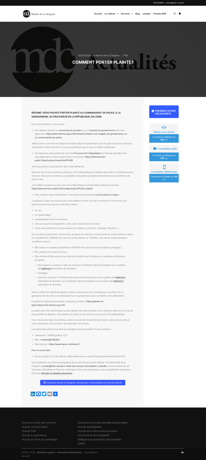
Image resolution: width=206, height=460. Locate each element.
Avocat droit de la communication (98, 431)
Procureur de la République (71, 116)
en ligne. (96, 116)
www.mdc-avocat (74, 366)
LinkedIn (102, 366)
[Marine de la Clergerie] (39, 14)
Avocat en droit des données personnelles (102, 422)
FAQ (126, 55)
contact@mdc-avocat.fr (175, 3)
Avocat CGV (29, 431)
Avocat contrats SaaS (35, 426)
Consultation (90, 366)
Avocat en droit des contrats (39, 422)
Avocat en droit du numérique (39, 439)
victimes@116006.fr (50, 339)
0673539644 (158, 3)
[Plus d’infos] (179, 14)
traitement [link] (46, 268)
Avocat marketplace (89, 426)
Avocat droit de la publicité (93, 435)
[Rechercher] (174, 14)
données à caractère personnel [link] (56, 373)
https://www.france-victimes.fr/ (64, 344)
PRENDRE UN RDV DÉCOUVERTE (165, 112)
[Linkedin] (182, 452)
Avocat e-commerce (34, 435)
